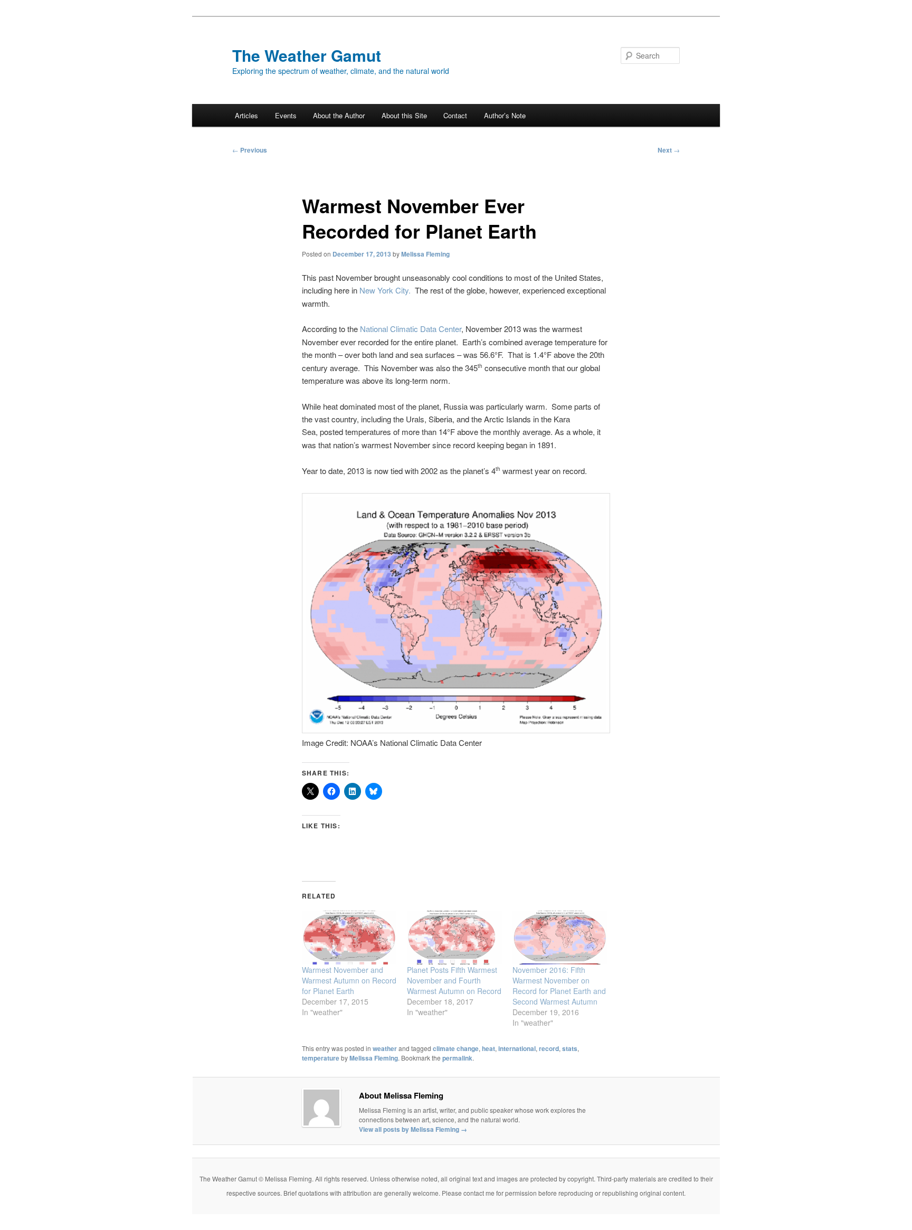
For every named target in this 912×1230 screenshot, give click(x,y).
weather (385, 1048)
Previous (249, 150)
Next (669, 150)
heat (488, 1048)
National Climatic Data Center (410, 328)
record (549, 1048)
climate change (456, 1048)
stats (569, 1048)
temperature (320, 1058)
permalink (457, 1058)
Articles (246, 115)
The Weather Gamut (306, 55)
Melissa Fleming (425, 254)
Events (286, 115)
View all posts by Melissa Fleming (413, 1129)
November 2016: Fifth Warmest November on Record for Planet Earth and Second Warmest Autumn (559, 985)
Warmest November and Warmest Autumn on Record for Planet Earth (349, 980)
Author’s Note (505, 115)
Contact (455, 115)
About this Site (404, 115)
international (517, 1048)
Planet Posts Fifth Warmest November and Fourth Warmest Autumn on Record (454, 980)
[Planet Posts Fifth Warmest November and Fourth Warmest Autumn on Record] (454, 938)
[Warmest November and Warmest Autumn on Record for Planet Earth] (349, 938)
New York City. (385, 290)
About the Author (339, 115)
